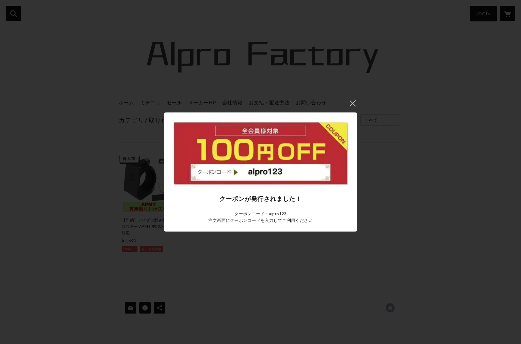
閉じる (353, 103)
